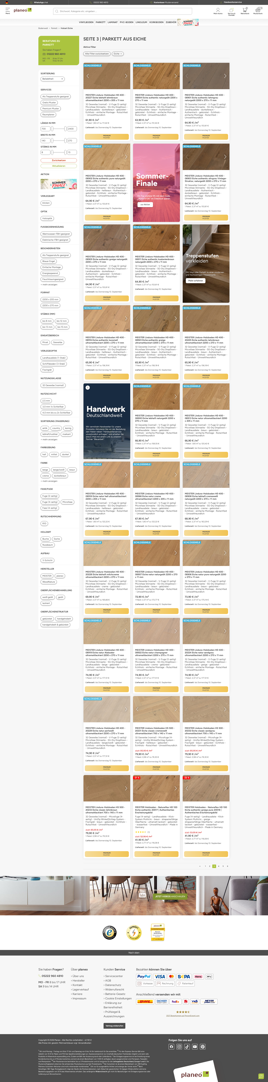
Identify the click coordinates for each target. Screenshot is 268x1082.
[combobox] (124, 11)
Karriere (77, 994)
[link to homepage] (23, 10)
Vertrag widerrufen (114, 1025)
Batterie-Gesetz (115, 994)
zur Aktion (145, 204)
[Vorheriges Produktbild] (87, 76)
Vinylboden (86, 22)
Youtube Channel (163, 890)
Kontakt (77, 985)
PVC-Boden (126, 22)
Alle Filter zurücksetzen (97, 53)
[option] (106, 76)
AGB (108, 980)
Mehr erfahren (195, 280)
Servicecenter (114, 976)
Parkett (100, 22)
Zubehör (171, 22)
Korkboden (156, 22)
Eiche (118, 53)
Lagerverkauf (81, 989)
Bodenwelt (43, 28)
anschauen (170, 896)
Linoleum (141, 22)
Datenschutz (113, 985)
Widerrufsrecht (114, 989)
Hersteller (79, 980)
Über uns (78, 976)
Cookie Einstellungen (118, 998)
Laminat (113, 22)
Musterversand (166, 2)
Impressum (79, 998)
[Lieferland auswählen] (7, 2)
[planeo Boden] (195, 1074)
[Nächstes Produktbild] (126, 76)
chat (41, 2)
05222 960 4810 (101, 2)
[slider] (52, 128)
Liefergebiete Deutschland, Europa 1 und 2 (129, 1061)
